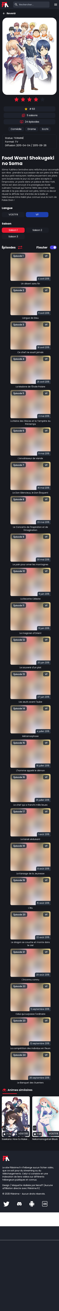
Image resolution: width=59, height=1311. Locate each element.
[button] (16, 1118)
